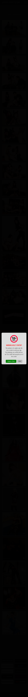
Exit (20, 361)
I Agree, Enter (11, 361)
